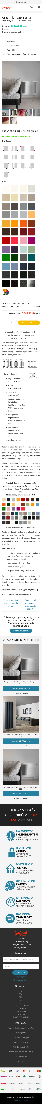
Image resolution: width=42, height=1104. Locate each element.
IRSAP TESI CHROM (21, 1006)
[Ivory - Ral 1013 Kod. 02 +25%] (14, 198)
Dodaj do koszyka (29, 322)
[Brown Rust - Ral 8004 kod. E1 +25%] (32, 224)
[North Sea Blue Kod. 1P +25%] (32, 258)
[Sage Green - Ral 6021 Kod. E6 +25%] (32, 249)
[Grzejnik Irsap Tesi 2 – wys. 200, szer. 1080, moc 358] (21, 750)
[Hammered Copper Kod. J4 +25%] (6, 232)
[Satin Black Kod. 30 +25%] (6, 284)
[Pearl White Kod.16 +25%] (32, 189)
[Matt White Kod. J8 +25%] (23, 189)
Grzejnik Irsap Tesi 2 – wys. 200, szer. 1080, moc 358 (20, 788)
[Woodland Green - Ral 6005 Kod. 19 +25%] (14, 258)
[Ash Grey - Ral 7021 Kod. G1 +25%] (6, 275)
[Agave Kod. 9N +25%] (23, 258)
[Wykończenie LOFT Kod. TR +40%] (32, 284)
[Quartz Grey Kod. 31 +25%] (14, 284)
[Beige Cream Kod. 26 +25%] (32, 215)
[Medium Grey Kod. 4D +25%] (32, 206)
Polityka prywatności (21, 1047)
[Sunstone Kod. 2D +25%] (6, 206)
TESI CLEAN (21, 1009)
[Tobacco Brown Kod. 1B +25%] (14, 206)
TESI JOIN (21, 1014)
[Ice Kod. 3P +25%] (23, 249)
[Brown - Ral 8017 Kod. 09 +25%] (14, 232)
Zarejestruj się (20, 977)
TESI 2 (21, 991)
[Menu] (39, 7)
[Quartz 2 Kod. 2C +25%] (32, 198)
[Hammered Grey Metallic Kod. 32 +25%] (23, 284)
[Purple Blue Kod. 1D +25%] (14, 249)
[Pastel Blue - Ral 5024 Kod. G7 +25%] (6, 267)
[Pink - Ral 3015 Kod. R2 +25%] (23, 241)
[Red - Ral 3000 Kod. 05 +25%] (6, 241)
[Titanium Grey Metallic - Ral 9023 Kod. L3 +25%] (23, 206)
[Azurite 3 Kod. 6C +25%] (23, 267)
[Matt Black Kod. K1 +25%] (23, 275)
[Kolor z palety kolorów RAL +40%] (6, 292)
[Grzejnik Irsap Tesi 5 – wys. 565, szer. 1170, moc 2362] (21, 645)
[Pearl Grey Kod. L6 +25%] (6, 215)
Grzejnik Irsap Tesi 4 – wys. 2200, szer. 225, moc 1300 (20, 735)
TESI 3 (21, 994)
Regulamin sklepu (21, 1042)
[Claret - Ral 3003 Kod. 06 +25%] (23, 232)
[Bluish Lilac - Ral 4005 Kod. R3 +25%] (6, 249)
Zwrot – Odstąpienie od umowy (21, 1052)
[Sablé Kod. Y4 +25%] (23, 198)
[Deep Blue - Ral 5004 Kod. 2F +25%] (32, 267)
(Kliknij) (11, 606)
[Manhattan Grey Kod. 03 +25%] (23, 215)
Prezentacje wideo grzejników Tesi (21, 1028)
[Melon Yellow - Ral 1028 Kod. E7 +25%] (14, 224)
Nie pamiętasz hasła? (20, 980)
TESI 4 (21, 997)
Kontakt (21, 1061)
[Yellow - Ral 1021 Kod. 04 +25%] (6, 224)
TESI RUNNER (21, 1011)
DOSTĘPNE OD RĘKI (21, 1017)
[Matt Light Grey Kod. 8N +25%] (14, 215)
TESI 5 (21, 1000)
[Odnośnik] (6, 7)
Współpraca (21, 1033)
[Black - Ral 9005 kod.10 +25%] (14, 275)
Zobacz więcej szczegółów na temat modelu (30, 603)
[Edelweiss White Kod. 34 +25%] (14, 189)
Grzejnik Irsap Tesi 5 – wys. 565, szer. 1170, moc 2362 (20, 683)
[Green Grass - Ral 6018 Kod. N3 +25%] (6, 258)
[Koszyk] (31, 7)
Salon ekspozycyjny (21, 1037)
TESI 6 (21, 1003)
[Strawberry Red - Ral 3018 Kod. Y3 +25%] (14, 241)
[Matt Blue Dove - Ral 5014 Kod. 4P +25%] (14, 267)
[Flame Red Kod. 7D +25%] (32, 232)
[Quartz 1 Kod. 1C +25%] (6, 198)
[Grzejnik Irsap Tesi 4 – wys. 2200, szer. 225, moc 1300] (21, 698)
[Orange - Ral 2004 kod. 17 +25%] (23, 224)
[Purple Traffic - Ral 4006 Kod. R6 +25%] (32, 241)
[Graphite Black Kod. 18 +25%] (32, 275)
